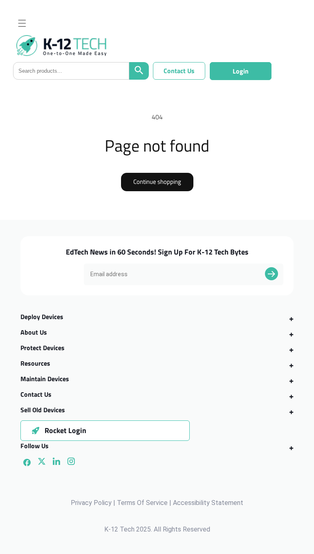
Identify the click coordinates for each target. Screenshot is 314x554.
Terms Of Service (142, 503)
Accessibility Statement (208, 503)
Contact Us (179, 71)
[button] (22, 23)
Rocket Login (65, 430)
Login (241, 71)
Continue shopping (157, 181)
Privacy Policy (91, 503)
